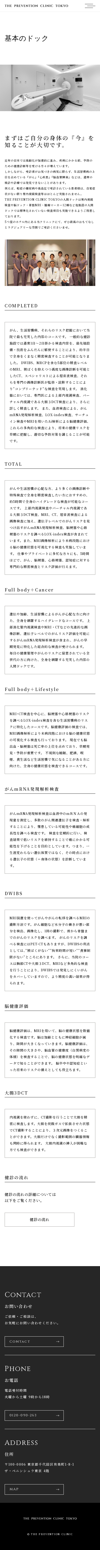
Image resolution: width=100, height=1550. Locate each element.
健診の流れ (40, 1219)
